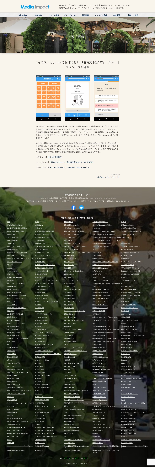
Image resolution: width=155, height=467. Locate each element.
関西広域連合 (10, 443)
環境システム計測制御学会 (71, 430)
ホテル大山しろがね (41, 317)
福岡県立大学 (39, 409)
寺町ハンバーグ (11, 341)
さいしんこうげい (69, 381)
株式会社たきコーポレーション (130, 409)
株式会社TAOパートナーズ (71, 317)
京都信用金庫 (10, 280)
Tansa (65, 412)
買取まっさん (125, 436)
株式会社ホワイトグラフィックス (16, 323)
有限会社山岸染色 (12, 289)
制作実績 (85, 15)
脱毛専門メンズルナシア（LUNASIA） (17, 338)
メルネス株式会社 (40, 418)
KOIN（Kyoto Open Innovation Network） (104, 231)
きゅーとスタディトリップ (14, 366)
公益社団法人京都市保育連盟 (15, 314)
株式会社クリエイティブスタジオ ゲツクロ (47, 280)
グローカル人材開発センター (100, 375)
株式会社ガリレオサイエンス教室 (130, 271)
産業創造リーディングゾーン (100, 403)
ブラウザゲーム (70, 15)
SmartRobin (38, 393)
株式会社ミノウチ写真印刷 (14, 274)
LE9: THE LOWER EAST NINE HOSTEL (103, 234)
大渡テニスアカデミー (127, 314)
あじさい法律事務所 (12, 347)
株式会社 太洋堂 (39, 369)
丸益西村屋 (67, 360)
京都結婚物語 (125, 258)
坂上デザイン (10, 311)
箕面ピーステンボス (41, 415)
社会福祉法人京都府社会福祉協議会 (102, 332)
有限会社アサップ (69, 295)
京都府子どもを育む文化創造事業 (130, 295)
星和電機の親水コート (70, 354)
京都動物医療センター (70, 314)
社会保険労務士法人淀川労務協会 (16, 308)
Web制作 (38, 15)
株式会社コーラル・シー (14, 384)
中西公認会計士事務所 (98, 418)
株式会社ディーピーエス (42, 335)
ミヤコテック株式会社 (13, 237)
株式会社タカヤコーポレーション (16, 332)
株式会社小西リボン (69, 338)
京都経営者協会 (125, 243)
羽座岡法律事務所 (69, 418)
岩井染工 (66, 344)
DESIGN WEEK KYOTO (42, 400)
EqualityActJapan (69, 332)
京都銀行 (123, 277)
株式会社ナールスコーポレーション (74, 400)
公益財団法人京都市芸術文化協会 (16, 450)
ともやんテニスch (12, 304)
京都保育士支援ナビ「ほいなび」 (130, 228)
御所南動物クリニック (98, 314)
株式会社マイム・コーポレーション (74, 320)
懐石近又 (9, 440)
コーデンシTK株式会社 (99, 335)
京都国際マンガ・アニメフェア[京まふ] (18, 252)
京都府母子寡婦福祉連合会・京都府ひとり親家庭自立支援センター (111, 237)
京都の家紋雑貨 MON (13, 335)
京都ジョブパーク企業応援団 (100, 246)
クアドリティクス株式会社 (128, 304)
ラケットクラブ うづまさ (99, 400)
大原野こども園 (39, 311)
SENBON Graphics (12, 271)
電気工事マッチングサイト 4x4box (45, 265)
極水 (65, 436)
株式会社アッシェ (40, 450)
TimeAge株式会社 (40, 243)
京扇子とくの (96, 286)
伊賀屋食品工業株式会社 (99, 381)
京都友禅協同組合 (97, 274)
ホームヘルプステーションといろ (16, 298)
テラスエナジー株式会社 (128, 397)
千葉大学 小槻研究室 (98, 311)
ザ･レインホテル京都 (70, 375)
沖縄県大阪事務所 (40, 292)
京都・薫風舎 (125, 301)
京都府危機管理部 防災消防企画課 (16, 295)
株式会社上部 (67, 268)
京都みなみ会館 (125, 298)
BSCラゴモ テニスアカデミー (43, 332)
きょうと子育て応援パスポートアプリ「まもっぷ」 (107, 240)
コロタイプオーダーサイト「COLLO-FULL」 (48, 354)
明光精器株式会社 (40, 261)
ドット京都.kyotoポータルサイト (130, 246)
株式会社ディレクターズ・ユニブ (101, 265)
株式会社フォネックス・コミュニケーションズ (20, 258)
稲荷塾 (94, 384)
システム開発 (54, 15)
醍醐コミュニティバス (70, 258)
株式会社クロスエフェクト (128, 433)
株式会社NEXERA (97, 372)
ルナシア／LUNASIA (41, 298)
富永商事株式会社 (40, 338)
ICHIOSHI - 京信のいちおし (100, 357)
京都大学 (123, 222)
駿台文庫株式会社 (97, 409)
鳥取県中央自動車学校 (98, 393)
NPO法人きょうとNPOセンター (44, 255)
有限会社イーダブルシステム (72, 243)
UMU (93, 323)
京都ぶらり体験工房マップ (128, 369)
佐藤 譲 (37, 390)
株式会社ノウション (69, 424)
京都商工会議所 (68, 222)
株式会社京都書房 (55, 157)
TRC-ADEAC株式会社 (98, 412)
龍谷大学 (95, 433)
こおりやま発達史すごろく (14, 424)
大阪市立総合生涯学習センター (44, 351)
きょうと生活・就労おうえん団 (130, 252)
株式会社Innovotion (97, 258)
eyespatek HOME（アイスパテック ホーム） (134, 335)
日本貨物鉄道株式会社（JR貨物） (102, 225)
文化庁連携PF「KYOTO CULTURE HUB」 (76, 403)
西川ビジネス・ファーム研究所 (15, 283)
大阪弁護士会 (39, 225)
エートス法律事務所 (41, 289)
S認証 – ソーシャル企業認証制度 (16, 393)
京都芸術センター (40, 443)
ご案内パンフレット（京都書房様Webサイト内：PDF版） (72, 162)
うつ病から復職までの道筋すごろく (74, 409)
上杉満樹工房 (10, 243)
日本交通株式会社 (12, 317)
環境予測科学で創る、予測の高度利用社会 (76, 390)
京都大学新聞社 (39, 403)
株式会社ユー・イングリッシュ (73, 301)
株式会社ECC (39, 366)
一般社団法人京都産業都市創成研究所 (46, 436)
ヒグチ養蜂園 (67, 372)
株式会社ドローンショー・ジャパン (45, 406)
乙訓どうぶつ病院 (69, 308)
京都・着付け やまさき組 (128, 387)
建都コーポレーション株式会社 (101, 390)
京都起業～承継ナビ (12, 234)
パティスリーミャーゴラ (99, 301)
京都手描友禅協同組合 (41, 320)
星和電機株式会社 (97, 354)
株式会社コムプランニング (128, 381)
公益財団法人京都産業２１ (100, 222)
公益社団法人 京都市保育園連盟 (130, 274)
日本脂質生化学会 (126, 357)
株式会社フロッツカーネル (42, 375)
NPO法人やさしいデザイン (129, 234)
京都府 (8, 222)
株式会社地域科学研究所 (42, 412)
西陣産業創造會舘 (12, 412)
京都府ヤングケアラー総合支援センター (18, 372)
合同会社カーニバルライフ (14, 409)
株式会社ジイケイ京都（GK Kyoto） (102, 427)
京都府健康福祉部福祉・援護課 (15, 231)
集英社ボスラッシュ (69, 406)
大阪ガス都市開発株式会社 (71, 427)
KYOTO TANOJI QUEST (71, 249)
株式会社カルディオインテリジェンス (103, 341)
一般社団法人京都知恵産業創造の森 (131, 231)
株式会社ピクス (125, 360)
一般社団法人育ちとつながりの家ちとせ (103, 406)
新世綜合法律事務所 (12, 240)
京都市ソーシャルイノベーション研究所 (46, 301)
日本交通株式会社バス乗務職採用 (73, 440)
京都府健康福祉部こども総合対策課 (131, 292)
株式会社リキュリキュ (41, 347)
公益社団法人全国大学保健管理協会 (17, 228)
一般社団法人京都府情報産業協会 (101, 243)
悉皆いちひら (96, 421)
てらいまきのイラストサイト (129, 280)
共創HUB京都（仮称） (13, 436)
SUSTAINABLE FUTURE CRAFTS (102, 369)
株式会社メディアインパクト (108, 177)
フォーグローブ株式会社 (128, 372)
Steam (94, 249)
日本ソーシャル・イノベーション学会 (74, 311)
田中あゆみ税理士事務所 (99, 351)
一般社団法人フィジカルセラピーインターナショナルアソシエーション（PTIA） (115, 320)
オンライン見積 (101, 15)
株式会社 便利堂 (11, 354)
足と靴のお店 (125, 311)
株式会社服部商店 (12, 400)
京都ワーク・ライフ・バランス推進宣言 (75, 246)
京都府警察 (67, 369)
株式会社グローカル (98, 360)
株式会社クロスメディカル (71, 363)
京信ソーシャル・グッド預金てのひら (17, 421)
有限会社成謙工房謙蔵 (13, 378)
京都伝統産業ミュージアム (71, 225)
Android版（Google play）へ (78, 167)
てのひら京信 (10, 406)
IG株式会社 (38, 228)
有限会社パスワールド (98, 277)
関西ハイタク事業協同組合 (14, 418)
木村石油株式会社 (126, 286)
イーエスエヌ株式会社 (41, 271)
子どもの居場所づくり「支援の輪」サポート (105, 338)
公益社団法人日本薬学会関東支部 (44, 427)
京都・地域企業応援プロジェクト (101, 326)
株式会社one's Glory (41, 323)
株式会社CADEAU (40, 341)
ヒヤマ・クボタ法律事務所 (128, 289)
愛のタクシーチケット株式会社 (44, 344)
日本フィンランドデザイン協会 (73, 329)
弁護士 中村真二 (68, 240)
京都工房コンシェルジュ (42, 234)
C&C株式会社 (68, 292)
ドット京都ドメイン (69, 443)
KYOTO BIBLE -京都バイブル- (43, 314)
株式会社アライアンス (127, 375)
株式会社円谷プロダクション (15, 225)
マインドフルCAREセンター (100, 298)
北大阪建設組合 (39, 308)
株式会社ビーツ (125, 354)
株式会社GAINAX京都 (127, 249)
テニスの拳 (38, 304)
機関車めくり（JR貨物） (128, 421)
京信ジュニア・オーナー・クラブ (16, 246)
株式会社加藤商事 (97, 344)
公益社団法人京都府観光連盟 (72, 450)
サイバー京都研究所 (12, 249)
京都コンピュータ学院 (41, 249)
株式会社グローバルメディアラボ (44, 433)
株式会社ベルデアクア (127, 430)
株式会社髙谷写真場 (41, 274)
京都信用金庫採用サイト (71, 384)
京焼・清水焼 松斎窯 (41, 295)
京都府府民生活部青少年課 (100, 292)
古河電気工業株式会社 (70, 341)
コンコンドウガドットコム (71, 280)
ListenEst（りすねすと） (71, 286)
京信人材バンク (125, 338)
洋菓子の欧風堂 (68, 304)
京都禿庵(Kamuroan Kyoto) (100, 308)
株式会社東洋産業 (40, 372)
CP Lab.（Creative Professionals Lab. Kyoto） (20, 446)
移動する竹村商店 (69, 387)
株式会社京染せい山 (127, 347)
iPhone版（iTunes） (57, 167)
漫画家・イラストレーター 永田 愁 (45, 283)
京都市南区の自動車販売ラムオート (17, 427)
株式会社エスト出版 (127, 255)
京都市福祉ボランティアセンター (16, 255)
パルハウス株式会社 (12, 329)
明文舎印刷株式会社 (127, 443)
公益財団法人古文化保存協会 (100, 289)
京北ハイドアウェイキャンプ (15, 430)
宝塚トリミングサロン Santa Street (102, 378)
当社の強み (22, 15)
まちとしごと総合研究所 (42, 387)
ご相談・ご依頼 (132, 15)
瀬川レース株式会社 (69, 421)
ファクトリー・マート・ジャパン (73, 347)
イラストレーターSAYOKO (100, 280)
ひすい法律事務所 (126, 344)
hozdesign (9, 268)
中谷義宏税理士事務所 (127, 326)
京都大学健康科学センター (100, 268)
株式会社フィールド (69, 357)
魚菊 (8, 344)
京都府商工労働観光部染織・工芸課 (74, 231)
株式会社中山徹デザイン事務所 (44, 268)
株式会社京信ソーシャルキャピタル (131, 378)
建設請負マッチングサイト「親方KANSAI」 (104, 317)
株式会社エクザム (69, 265)
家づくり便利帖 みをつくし (100, 304)
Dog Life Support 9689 (70, 378)
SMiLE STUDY (11, 301)
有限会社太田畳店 (126, 332)
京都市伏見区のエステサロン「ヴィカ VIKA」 (134, 412)
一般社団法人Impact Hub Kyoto (73, 228)
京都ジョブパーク (97, 252)
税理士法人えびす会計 (127, 225)
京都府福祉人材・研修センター (15, 369)
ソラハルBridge (68, 335)
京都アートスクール (69, 433)
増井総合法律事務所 (12, 357)
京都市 (37, 222)
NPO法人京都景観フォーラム (72, 283)
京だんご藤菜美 (39, 421)
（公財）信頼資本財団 (41, 329)
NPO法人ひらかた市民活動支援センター (75, 351)
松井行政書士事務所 (98, 366)
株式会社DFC (10, 397)
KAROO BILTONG (40, 440)
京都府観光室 (96, 436)
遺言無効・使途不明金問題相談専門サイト (19, 433)
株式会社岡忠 (39, 326)
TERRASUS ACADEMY (13, 320)
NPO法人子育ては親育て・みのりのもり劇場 (105, 261)
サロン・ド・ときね (127, 415)
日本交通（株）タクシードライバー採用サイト (134, 403)
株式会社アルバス (97, 271)
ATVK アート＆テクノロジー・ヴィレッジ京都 (20, 403)
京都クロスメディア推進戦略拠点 (73, 271)
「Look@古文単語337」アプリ (44, 286)
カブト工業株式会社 (69, 237)
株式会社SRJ (39, 277)
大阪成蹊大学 (39, 424)
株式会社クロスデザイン (99, 387)
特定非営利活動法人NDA (14, 292)
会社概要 (116, 15)
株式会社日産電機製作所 (128, 418)
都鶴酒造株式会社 (69, 274)
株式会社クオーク (69, 277)
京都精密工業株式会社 (41, 384)
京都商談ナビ (67, 326)
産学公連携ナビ (125, 406)
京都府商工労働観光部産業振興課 (44, 231)
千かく (123, 400)
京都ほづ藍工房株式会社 (42, 446)
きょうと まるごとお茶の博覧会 (44, 430)
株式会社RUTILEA (12, 375)
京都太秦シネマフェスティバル (44, 252)
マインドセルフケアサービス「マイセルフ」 (19, 390)
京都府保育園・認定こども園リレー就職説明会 (105, 329)
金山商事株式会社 (97, 430)
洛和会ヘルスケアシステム (71, 393)
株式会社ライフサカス (70, 323)
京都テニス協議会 (126, 384)
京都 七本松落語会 (69, 255)
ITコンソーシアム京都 (98, 424)
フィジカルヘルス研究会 (14, 363)
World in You (38, 363)
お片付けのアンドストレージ (129, 393)
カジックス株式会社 (41, 258)
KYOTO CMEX (96, 228)
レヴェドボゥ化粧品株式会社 (129, 351)
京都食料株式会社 (12, 286)
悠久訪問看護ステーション (42, 237)
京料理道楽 (10, 415)
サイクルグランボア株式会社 (72, 234)
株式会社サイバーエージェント (44, 397)
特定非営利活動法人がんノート (101, 440)
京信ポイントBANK (126, 427)
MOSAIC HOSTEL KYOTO (14, 277)
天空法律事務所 (39, 240)
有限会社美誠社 (125, 317)
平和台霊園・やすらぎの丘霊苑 (73, 415)
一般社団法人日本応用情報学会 (101, 295)
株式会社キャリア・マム (99, 397)
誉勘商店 (123, 323)
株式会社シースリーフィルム (129, 308)
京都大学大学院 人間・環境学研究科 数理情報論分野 (107, 283)
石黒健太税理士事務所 (127, 424)
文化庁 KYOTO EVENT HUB (72, 397)
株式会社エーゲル (69, 261)
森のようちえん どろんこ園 (129, 329)
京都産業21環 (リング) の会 (129, 341)
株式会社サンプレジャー (99, 347)
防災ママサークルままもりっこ (15, 387)
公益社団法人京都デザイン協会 (44, 246)
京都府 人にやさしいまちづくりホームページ (77, 252)
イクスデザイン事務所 (127, 265)
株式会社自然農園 (40, 357)
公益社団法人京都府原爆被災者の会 (131, 440)
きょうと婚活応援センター (14, 261)
